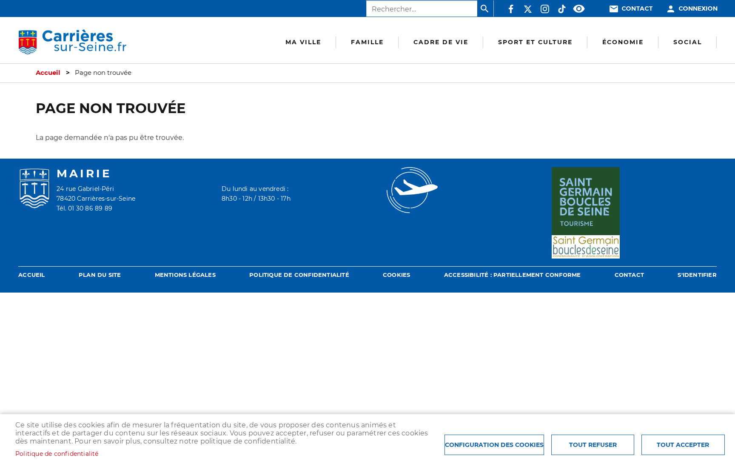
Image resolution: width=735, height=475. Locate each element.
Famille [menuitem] (367, 42)
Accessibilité (578, 8)
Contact (637, 9)
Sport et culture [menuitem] (535, 42)
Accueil (48, 73)
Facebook (510, 8)
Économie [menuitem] (623, 42)
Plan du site (100, 275)
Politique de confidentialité (299, 275)
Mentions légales (185, 275)
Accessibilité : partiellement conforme (512, 275)
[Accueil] (72, 42)
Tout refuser (593, 444)
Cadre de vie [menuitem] (440, 42)
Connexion (698, 9)
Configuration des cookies (494, 444)
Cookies (396, 275)
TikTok (561, 8)
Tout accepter (683, 444)
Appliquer (485, 8)
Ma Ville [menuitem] (303, 42)
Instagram (544, 8)
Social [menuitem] (687, 42)
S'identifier (697, 275)
